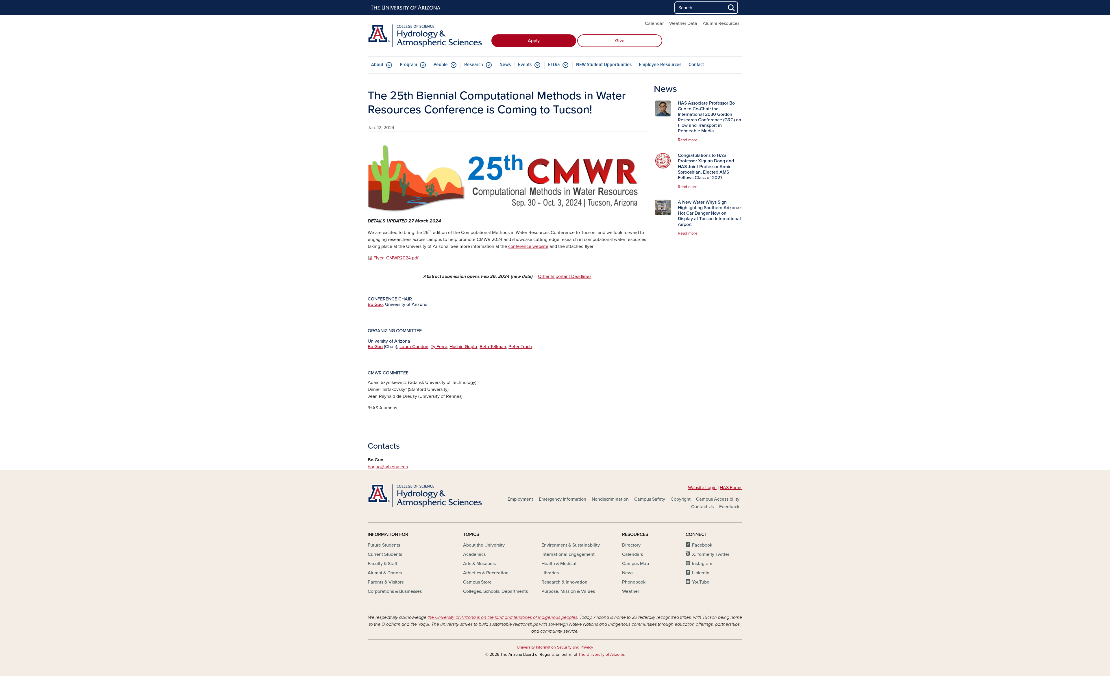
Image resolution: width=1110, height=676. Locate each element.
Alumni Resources (721, 23)
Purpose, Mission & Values (568, 591)
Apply (534, 41)
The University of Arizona (601, 654)
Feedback (729, 507)
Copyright (681, 499)
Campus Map (635, 564)
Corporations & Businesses (395, 591)
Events (525, 65)
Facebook (702, 545)
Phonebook (633, 582)
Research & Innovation (564, 582)
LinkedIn (700, 573)
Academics (474, 554)
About (377, 65)
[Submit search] (731, 7)
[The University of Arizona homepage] (405, 8)
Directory (631, 545)
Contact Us (702, 507)
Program (408, 65)
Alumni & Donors (385, 573)
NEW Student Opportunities (604, 65)
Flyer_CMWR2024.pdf (396, 258)
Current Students (385, 554)
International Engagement (568, 554)
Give (619, 41)
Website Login (702, 488)
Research (473, 65)
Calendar (654, 23)
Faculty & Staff (382, 564)
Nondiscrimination (610, 499)
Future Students (384, 545)
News (505, 65)
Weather (630, 591)
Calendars (632, 554)
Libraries (550, 573)
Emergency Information (562, 499)
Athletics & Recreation (485, 573)
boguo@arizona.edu (388, 467)
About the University (484, 545)
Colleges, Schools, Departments (495, 591)
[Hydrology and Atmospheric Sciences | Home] (428, 35)
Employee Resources (660, 65)
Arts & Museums (479, 564)
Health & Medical (558, 564)
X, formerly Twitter (710, 554)
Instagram (702, 564)
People (441, 65)
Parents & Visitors (386, 582)
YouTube (700, 582)
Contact (696, 65)
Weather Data (683, 23)
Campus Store (477, 582)
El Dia (554, 65)
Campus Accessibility (717, 499)
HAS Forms (731, 488)
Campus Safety (649, 499)
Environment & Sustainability (570, 545)
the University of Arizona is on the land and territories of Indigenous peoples (502, 617)
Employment (520, 499)
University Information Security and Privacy (555, 647)
